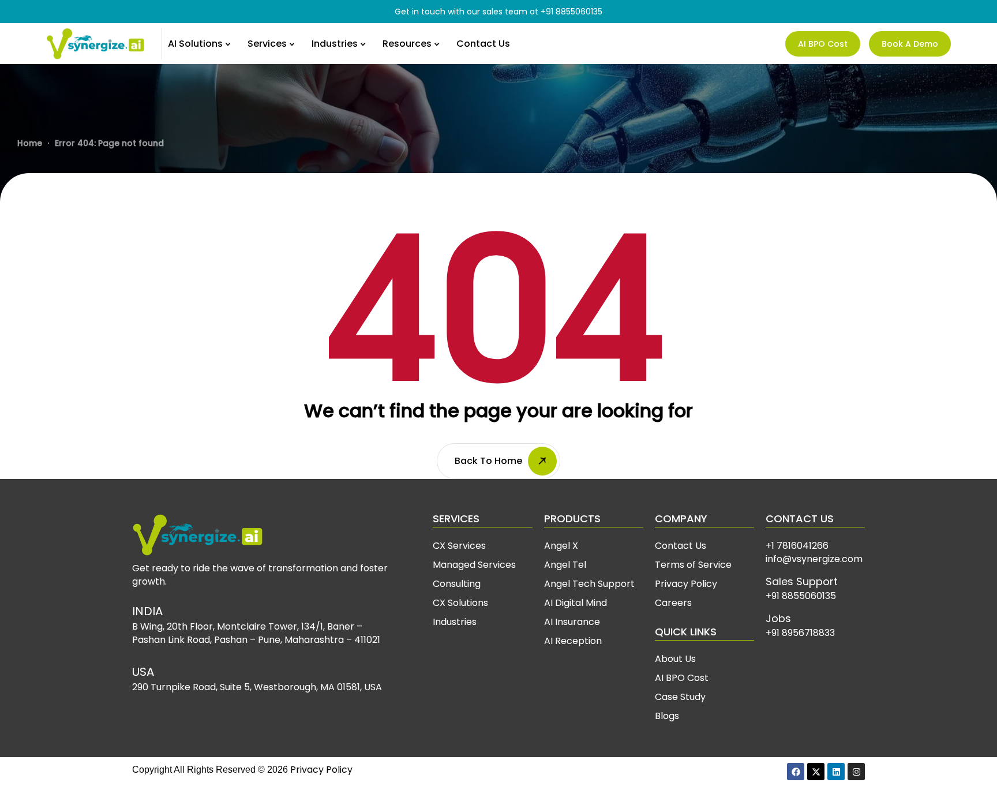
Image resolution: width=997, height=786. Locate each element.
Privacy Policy (321, 769)
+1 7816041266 (797, 545)
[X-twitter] (815, 771)
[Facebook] (795, 771)
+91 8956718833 (800, 632)
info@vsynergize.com (814, 559)
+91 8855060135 (571, 11)
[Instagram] (856, 771)
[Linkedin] (836, 771)
